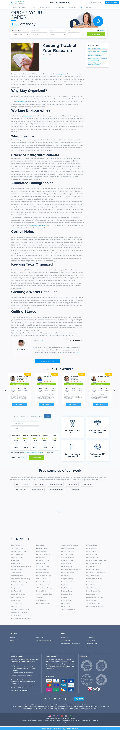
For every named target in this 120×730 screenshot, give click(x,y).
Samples (89, 7)
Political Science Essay (93, 563)
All (17, 484)
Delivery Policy (91, 640)
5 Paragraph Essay (42, 569)
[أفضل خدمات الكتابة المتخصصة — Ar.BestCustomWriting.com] (70, 715)
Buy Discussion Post (67, 582)
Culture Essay (40, 557)
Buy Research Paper (92, 557)
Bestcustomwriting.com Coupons (21, 618)
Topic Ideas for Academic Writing (44, 640)
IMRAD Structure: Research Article (96, 48)
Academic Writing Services (94, 597)
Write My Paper (41, 579)
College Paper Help (92, 569)
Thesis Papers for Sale (93, 603)
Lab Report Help (16, 591)
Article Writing (15, 560)
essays (60, 74)
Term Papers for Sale (42, 585)
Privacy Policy (90, 637)
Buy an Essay (65, 575)
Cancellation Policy (92, 643)
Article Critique (15, 563)
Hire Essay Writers (42, 548)
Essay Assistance (91, 594)
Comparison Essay (67, 579)
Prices (33, 7)
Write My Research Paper (44, 588)
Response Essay (91, 548)
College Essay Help (67, 551)
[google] (45, 699)
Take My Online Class (68, 609)
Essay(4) (26, 484)
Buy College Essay (42, 551)
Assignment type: (17, 30)
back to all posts (47, 361)
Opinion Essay (65, 606)
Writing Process (45, 7)
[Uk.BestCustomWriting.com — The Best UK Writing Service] (54, 715)
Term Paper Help (16, 603)
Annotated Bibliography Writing (21, 566)
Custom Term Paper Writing (69, 545)
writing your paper (22, 101)
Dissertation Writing (17, 575)
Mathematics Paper (67, 560)
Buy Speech (65, 585)
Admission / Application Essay (20, 579)
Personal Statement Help (94, 579)
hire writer (19, 404)
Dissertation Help (91, 554)
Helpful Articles (39, 637)
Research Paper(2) (56, 484)
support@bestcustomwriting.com (60, 722)
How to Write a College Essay (95, 572)
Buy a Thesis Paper (67, 572)
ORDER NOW (96, 34)
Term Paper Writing (17, 548)
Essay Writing (15, 545)
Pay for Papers (91, 566)
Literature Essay (66, 600)
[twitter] (55, 699)
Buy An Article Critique (68, 548)
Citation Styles (40, 563)
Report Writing (90, 585)
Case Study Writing (17, 557)
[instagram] (65, 699)
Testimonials (72, 7)
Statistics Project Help (18, 594)
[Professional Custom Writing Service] (49, 715)
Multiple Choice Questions (19, 585)
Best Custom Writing (19, 7)
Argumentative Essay (43, 560)
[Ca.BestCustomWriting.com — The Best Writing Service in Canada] (66, 715)
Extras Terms (64, 637)
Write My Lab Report (67, 557)
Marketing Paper (16, 615)
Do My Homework (66, 566)
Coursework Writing (17, 554)
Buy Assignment (66, 588)
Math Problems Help (17, 597)
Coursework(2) (72, 484)
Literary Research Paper (94, 591)
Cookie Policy (90, 646)
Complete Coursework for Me (20, 609)
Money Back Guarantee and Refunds (70, 643)
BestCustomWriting (60, 2)
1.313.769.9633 (19, 3)
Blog (81, 7)
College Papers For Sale (44, 594)
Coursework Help (91, 600)
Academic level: (35, 30)
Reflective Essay (91, 545)
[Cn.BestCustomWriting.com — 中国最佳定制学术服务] (62, 715)
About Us (15, 416)
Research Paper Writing (18, 551)
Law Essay (64, 597)
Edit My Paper (40, 545)
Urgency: (51, 30)
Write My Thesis (41, 600)
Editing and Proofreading (19, 582)
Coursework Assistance (43, 603)
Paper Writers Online (67, 554)
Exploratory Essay (67, 594)
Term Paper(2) (39, 484)
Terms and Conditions (66, 640)
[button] (6, 390)
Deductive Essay (66, 591)
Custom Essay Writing (43, 554)
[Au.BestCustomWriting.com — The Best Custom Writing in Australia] (58, 715)
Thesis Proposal (16, 572)
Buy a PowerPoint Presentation (71, 569)
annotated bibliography (38, 225)
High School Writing (92, 575)
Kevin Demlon (43, 341)
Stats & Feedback (36, 416)
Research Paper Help (43, 582)
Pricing (47, 416)
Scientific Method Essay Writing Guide (97, 51)
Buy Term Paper (16, 600)
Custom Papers (91, 551)
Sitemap (12, 640)
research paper (28, 116)
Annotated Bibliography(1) (56, 489)
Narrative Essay (66, 603)
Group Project (15, 588)
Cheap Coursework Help (94, 588)
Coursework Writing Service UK (96, 606)
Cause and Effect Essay (43, 566)
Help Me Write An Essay (43, 575)
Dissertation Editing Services (20, 612)
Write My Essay (66, 563)
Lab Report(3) (75, 489)
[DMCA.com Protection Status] (75, 699)
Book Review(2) (21, 489)
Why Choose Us (59, 7)
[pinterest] (60, 699)
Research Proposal (17, 569)
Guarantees (24, 416)
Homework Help (41, 591)
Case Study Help (16, 606)
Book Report (90, 582)
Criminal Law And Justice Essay (96, 560)
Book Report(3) (87, 484)
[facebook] (50, 699)
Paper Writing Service (43, 572)
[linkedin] (71, 699)
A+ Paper (39, 597)
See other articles (75, 340)
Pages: (69, 30)
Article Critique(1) (37, 489)
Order (111, 2)
